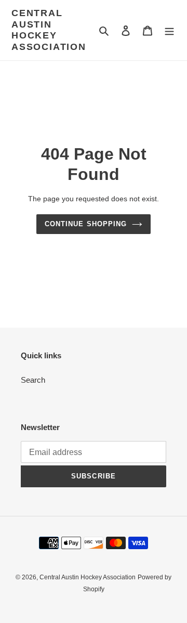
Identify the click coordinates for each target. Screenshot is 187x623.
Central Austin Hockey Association (48, 30)
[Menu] (169, 30)
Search (33, 379)
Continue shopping (86, 224)
